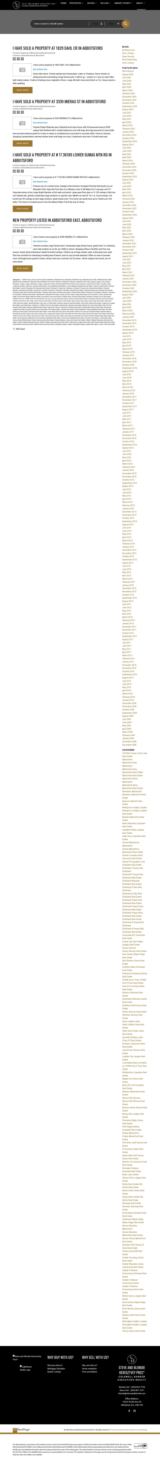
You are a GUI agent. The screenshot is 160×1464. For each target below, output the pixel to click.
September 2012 (129, 598)
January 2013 (128, 585)
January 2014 (128, 547)
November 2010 (129, 668)
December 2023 (129, 167)
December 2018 (129, 358)
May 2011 (126, 649)
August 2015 (127, 486)
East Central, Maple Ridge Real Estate (29, 296)
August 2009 (127, 716)
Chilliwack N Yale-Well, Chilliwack (44, 290)
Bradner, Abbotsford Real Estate (66, 284)
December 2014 (129, 512)
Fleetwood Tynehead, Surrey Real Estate (98, 296)
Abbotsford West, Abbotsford (21, 282)
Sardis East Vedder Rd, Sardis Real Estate (73, 314)
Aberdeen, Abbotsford (63, 282)
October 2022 (128, 211)
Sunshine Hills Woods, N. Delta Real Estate (98, 318)
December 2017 (129, 397)
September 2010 (129, 674)
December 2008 (129, 741)
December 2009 (129, 703)
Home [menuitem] (63, 3)
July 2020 (126, 298)
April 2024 (126, 157)
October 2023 (128, 173)
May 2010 (126, 687)
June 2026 (127, 81)
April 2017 (126, 422)
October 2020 (128, 288)
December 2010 (129, 665)
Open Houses (128, 56)
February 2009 (128, 735)
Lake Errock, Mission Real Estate (91, 303)
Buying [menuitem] (90, 3)
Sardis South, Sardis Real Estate (96, 314)
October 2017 (128, 403)
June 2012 (127, 607)
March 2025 (127, 125)
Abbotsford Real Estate (105, 280)
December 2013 (129, 550)
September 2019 (129, 330)
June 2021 (127, 263)
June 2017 (127, 416)
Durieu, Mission (93, 294)
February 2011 (128, 658)
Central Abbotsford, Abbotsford (32, 55)
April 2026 (126, 87)
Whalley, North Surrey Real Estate (44, 324)
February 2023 (128, 199)
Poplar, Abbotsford (80, 309)
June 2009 (127, 722)
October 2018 (128, 365)
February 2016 (128, 467)
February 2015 (128, 505)
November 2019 (129, 323)
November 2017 (129, 400)
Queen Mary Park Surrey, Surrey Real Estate (61, 311)
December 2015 (129, 473)
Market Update (122, 3)
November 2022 (129, 208)
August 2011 (127, 639)
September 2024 (129, 141)
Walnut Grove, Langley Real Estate (80, 322)
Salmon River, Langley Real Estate (49, 314)
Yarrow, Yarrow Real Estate (107, 324)
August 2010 (127, 678)
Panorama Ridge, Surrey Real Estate (37, 309)
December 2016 (129, 435)
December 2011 (129, 627)
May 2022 (126, 227)
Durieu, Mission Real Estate (134, 951)
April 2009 (126, 729)
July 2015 (126, 489)
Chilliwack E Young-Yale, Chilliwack (61, 288)
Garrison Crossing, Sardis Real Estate (56, 299)
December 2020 (129, 282)
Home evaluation (89, 1368)
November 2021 (129, 247)
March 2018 (127, 387)
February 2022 (128, 237)
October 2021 (128, 250)
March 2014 (127, 540)
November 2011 (129, 630)
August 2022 (127, 218)
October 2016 (128, 441)
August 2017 (127, 409)
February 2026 (128, 93)
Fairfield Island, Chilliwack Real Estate (74, 296)
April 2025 (126, 122)
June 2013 (127, 569)
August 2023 (127, 179)
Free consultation (89, 1372)
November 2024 (129, 135)
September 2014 (129, 521)
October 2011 (128, 633)
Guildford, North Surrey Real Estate (23, 301)
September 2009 (129, 713)
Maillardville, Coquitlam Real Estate (71, 305)
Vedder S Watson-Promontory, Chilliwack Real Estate (134, 1273)
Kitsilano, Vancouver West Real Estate (68, 303)
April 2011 (126, 652)
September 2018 (129, 368)
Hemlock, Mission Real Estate (61, 301)
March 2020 (127, 310)
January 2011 (128, 662)
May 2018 (126, 381)
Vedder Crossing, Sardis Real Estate (43, 320)
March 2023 (127, 195)
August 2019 (127, 333)
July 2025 (126, 113)
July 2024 (126, 148)
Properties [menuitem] (75, 3)
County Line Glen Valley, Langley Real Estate (73, 294)
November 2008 (129, 745)
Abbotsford (50, 280)
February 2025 (128, 128)
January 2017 (128, 432)
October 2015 (128, 480)
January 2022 (128, 240)
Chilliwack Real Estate (78, 292)
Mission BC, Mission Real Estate (71, 307)
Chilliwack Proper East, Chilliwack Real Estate (98, 290)
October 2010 (128, 671)
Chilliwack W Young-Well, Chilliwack (97, 292)
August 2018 (127, 371)
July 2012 (126, 604)
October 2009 (128, 709)
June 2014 (127, 531)
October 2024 (128, 138)
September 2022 (129, 215)
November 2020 (129, 285)
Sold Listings (128, 63)
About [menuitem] (139, 3)
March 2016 (127, 464)
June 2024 (127, 151)
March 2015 (127, 502)
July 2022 (126, 221)
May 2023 (126, 189)
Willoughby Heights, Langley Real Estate (85, 324)
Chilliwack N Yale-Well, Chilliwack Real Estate (69, 290)
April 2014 (126, 537)
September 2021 (129, 253)
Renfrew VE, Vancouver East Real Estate (87, 311)
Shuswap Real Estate (38, 316)
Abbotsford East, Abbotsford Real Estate (35, 227)
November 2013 (129, 553)
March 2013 (127, 579)
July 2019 (126, 336)
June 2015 (127, 492)
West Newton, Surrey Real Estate (23, 324)
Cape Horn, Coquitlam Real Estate (36, 286)
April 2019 (126, 346)
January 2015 (128, 508)
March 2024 (127, 160)
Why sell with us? (89, 1365)
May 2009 (126, 725)
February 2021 (128, 275)
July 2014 (126, 528)
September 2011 (129, 636)
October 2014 (128, 518)
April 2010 (126, 690)
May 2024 (126, 154)
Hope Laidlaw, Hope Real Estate (94, 301)
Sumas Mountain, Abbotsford (26, 318)
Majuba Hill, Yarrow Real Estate (92, 305)
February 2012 (128, 620)
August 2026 (127, 74)
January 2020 (128, 317)
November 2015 (129, 476)
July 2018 (126, 374)
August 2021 (127, 256)
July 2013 (126, 566)
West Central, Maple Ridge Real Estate (103, 322)
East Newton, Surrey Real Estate (51, 296)
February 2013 (128, 582)
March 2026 (127, 90)
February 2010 (128, 697)
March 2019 (127, 349)
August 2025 (127, 109)
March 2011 (127, 655)
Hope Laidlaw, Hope (78, 301)
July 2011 (126, 643)
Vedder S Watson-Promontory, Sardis (28, 322)
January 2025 (128, 132)
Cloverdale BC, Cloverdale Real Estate (47, 294)
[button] (129, 1411)
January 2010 (128, 700)
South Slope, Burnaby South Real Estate (76, 316)
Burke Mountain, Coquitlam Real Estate (88, 284)
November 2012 (129, 591)
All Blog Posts (128, 50)
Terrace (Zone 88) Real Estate (22, 320)
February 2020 (128, 314)
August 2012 (127, 601)
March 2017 (127, 425)
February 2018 (128, 390)
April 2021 (126, 269)
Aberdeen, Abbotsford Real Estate (80, 282)
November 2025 (129, 100)
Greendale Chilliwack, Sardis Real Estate (100, 299)
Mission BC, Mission (54, 307)
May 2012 (126, 611)
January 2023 (128, 202)
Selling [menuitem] (104, 3)
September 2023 (129, 176)
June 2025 (127, 116)
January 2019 (128, 355)
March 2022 (127, 234)
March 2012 (127, 617)
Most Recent (128, 71)
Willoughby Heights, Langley (63, 324)
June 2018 (127, 377)
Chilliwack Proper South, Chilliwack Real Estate (27, 292)
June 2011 (127, 646)
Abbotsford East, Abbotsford (31, 109)
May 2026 (126, 84)
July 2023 (126, 183)
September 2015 (129, 483)
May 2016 (126, 457)
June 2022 (127, 224)
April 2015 (126, 499)
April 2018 (126, 384)
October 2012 (128, 595)
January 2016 (128, 470)
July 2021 (126, 259)
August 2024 (127, 144)
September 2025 (129, 106)
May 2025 (126, 119)
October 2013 (128, 556)
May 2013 (126, 572)
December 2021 (129, 243)
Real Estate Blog (129, 59)
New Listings (128, 53)
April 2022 (126, 231)
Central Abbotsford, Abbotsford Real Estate (80, 286)
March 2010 (127, 694)
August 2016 (127, 448)
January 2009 (128, 738)
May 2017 (126, 419)
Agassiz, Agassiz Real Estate (101, 282)
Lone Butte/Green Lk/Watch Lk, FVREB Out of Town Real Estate (40, 305)
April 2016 (126, 461)
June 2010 (127, 684)
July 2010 (126, 681)
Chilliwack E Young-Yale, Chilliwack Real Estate (87, 288)
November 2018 (129, 361)
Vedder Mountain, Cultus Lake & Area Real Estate (70, 320)
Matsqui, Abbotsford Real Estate (37, 307)
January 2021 (128, 279)
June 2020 (127, 301)
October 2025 (128, 103)
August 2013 (127, 563)
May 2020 (126, 304)
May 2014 (126, 534)
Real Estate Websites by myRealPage (134, 1430)
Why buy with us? (54, 1365)
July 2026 (126, 77)
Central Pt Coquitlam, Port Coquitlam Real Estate (35, 288)
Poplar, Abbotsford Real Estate (96, 309)
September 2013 (129, 559)
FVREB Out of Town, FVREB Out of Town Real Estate (28, 299)
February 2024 (128, 164)
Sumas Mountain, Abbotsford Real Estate (48, 318)
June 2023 (127, 186)
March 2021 (127, 272)
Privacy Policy (115, 1430)
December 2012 (129, 588)
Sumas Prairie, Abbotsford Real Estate (72, 318)
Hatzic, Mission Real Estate (43, 301)
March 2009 (127, 732)
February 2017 (128, 429)
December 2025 (129, 97)
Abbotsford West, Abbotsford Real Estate (43, 282)
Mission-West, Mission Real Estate (93, 307)
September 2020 (129, 291)
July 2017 (126, 413)
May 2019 (126, 342)
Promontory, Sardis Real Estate (37, 311)
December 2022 (129, 205)
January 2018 (128, 393)
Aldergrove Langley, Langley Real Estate (43, 284)
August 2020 (127, 294)
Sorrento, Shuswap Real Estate (55, 316)
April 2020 (126, 307)
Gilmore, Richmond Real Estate (78, 299)
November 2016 (129, 438)
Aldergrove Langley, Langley (21, 284)
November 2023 (129, 170)
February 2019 (128, 352)
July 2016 (126, 451)
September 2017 (129, 406)
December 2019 (129, 320)
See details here (40, 69)
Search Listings (54, 1372)
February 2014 (128, 543)
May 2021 (126, 266)
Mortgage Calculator (56, 1368)
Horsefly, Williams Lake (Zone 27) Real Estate (42, 303)
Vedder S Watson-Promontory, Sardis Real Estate (54, 322)
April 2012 (126, 614)
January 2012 (128, 623)
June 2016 (127, 454)
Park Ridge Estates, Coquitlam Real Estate (61, 309)
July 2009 (126, 719)
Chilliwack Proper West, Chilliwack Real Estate (56, 292)
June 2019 (127, 339)
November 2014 (129, 515)
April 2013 (126, 575)
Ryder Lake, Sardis (32, 314)
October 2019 (128, 326)
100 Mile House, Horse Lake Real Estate (34, 280)
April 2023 (126, 192)
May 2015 (126, 496)
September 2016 (129, 445)
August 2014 (127, 524)
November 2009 (129, 706)
